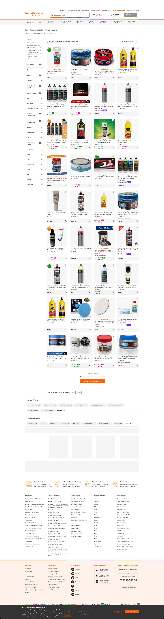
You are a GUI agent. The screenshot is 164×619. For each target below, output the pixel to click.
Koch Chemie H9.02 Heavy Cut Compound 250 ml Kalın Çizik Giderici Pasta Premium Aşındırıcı (104, 105)
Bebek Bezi (36, 544)
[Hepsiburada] (34, 13)
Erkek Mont (74, 501)
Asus (95, 525)
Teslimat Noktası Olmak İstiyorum (56, 582)
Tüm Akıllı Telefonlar (53, 498)
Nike (95, 506)
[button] (57, 78)
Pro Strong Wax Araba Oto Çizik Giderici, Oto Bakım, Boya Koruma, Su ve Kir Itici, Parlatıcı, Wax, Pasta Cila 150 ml (80, 105)
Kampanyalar (85, 10)
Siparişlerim (63, 10)
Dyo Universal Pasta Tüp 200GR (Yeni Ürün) (56, 213)
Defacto (96, 520)
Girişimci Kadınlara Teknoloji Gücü (56, 579)
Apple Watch (58, 544)
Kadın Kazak (82, 498)
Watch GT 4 (51, 554)
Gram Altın (27, 506)
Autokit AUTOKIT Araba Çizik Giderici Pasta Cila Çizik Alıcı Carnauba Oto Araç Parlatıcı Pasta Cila (104, 72)
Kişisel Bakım (34, 530)
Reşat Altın (34, 506)
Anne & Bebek (35, 536)
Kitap (26, 517)
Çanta (72, 520)
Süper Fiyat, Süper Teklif (74, 10)
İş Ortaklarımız (28, 571)
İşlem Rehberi (51, 590)
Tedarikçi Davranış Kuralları (55, 576)
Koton (95, 533)
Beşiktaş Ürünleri (75, 528)
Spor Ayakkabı (74, 509)
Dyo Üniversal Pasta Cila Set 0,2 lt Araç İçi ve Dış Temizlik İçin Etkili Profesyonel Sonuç (55, 249)
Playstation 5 (120, 525)
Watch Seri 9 (58, 547)
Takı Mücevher (29, 538)
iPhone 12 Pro (57, 533)
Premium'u (35, 16)
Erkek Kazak (74, 498)
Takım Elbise (74, 514)
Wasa (95, 544)
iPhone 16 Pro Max (60, 518)
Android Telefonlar (52, 510)
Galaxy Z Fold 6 (60, 549)
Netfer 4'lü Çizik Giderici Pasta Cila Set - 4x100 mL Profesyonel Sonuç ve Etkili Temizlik (57, 141)
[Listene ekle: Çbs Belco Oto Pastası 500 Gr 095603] (89, 156)
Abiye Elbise (74, 517)
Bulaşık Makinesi (39, 504)
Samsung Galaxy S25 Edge (55, 507)
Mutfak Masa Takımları (37, 525)
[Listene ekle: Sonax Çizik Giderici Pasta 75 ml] (66, 49)
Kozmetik (27, 530)
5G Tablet (119, 530)
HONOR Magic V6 (122, 549)
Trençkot (84, 520)
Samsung (96, 501)
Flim (30, 517)
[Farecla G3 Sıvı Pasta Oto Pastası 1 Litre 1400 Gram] (128, 129)
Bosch (96, 514)
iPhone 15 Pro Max (60, 528)
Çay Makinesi (37, 528)
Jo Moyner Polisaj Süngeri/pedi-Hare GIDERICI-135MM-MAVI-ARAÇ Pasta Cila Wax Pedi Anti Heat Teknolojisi (80, 320)
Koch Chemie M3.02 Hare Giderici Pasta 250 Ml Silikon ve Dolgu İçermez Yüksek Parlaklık (128, 105)
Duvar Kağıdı (28, 541)
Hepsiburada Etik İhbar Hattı (128, 587)
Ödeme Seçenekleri (53, 584)
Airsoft (26, 514)
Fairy (95, 536)
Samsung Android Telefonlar (55, 504)
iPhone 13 (50, 539)
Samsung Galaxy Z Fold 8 (123, 538)
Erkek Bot (73, 504)
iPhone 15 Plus (58, 525)
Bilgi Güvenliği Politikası (31, 584)
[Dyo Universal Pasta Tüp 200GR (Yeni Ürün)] (57, 201)
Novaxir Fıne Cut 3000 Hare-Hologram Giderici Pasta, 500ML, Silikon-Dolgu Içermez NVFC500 (103, 286)
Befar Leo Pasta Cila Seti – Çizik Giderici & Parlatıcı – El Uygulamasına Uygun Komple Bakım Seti (104, 251)
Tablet (32, 498)
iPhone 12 (50, 533)
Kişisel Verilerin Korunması (31, 582)
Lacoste (96, 522)
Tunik (79, 520)
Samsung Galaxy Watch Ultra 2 (125, 546)
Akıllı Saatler (51, 544)
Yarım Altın (40, 506)
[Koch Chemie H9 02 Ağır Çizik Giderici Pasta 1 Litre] (80, 236)
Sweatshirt (74, 512)
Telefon (37, 498)
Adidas (96, 504)
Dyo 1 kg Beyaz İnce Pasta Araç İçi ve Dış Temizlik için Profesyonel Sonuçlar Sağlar (104, 357)
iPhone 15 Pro (51, 528)
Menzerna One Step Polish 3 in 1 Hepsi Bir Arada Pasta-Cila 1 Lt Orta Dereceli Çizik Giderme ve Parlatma (57, 286)
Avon (95, 498)
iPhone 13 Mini (62, 541)
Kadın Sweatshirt (82, 512)
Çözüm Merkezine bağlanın (128, 569)
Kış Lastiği (27, 522)
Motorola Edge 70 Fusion (123, 528)
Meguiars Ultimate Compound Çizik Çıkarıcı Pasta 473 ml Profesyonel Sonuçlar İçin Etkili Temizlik (80, 141)
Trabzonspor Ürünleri (76, 531)
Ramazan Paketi (29, 546)
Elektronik (31, 533)
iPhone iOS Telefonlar (53, 512)
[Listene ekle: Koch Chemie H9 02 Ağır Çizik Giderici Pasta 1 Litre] (89, 227)
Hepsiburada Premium (119, 10)
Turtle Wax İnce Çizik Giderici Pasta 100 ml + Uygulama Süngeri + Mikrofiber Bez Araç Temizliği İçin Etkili (104, 141)
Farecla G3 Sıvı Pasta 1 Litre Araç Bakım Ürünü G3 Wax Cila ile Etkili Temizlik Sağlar (55, 320)
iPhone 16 (50, 515)
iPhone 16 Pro (51, 518)
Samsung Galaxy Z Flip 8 (123, 544)
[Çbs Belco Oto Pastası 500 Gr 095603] (80, 165)
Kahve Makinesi (29, 528)
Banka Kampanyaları (53, 587)
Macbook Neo (121, 520)
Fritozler (31, 514)
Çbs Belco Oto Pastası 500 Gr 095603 (81, 176)
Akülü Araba (28, 536)
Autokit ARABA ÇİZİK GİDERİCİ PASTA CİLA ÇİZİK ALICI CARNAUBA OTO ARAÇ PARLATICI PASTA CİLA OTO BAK (127, 357)
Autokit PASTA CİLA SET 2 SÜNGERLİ (104, 176)
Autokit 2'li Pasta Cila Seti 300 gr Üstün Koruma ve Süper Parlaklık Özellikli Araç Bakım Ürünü (57, 179)
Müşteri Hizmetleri (106, 10)
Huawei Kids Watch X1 (123, 512)
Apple (95, 509)
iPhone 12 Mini (52, 536)
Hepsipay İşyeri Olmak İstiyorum (56, 574)
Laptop (41, 498)
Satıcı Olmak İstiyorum (53, 571)
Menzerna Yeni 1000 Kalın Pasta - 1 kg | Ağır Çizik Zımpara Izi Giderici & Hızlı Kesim (128, 249)
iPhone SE (50, 531)
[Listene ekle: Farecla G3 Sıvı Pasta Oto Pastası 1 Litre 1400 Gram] (137, 120)
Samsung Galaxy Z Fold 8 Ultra (125, 541)
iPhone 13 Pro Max (53, 541)
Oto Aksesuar (34, 522)
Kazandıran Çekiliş (122, 522)
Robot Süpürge (35, 512)
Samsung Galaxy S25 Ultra (61, 505)
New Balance (97, 517)
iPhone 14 (50, 520)
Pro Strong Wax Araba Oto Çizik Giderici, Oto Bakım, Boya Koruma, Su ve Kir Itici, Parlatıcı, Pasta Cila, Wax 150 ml (56, 357)
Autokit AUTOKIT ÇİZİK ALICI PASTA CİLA (80, 70)
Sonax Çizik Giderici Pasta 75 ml (55, 71)
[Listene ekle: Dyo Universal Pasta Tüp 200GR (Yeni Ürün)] (66, 192)
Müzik (33, 517)
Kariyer (27, 579)
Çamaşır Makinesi (29, 504)
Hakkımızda (28, 568)
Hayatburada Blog (52, 568)
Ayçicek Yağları (29, 509)
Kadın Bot (79, 504)
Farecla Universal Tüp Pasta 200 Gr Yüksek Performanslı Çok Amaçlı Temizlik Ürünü (127, 286)
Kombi (26, 501)
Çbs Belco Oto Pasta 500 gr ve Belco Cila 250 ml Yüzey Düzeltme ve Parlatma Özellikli (127, 320)
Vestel (95, 512)
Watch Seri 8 (51, 547)
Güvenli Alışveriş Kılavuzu (31, 587)
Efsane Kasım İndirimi (122, 509)
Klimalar (31, 501)
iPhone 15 (50, 525)
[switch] (41, 64)
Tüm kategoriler (31, 42)
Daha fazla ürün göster (92, 381)
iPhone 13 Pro (57, 539)
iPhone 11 (56, 531)
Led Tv (26, 533)
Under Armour (97, 541)
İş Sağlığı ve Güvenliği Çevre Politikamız (35, 590)
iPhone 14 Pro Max (61, 523)
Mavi (95, 538)
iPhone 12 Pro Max (61, 536)
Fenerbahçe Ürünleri (76, 536)
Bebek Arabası (28, 544)
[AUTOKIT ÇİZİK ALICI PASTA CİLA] (80, 57)
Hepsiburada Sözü (122, 498)
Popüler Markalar (121, 506)
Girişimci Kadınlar (95, 10)
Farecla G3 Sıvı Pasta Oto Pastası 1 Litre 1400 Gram (127, 141)
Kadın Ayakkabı (75, 506)
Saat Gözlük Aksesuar (39, 538)
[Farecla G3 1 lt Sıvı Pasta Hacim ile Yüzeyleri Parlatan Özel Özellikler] (104, 201)
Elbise (79, 514)
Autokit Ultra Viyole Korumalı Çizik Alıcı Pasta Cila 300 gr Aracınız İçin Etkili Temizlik (128, 213)
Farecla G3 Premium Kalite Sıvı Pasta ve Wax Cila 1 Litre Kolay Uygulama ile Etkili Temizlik (128, 70)
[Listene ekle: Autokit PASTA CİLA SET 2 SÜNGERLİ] (113, 156)
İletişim (27, 592)
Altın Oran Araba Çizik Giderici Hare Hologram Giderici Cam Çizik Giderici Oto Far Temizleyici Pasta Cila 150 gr (80, 357)
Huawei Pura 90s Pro (122, 517)
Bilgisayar (27, 498)
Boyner (96, 530)
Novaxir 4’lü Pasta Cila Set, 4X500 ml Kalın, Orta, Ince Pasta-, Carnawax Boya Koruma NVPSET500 (56, 105)
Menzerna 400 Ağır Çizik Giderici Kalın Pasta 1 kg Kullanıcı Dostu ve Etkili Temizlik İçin (79, 213)
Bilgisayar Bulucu (59, 554)
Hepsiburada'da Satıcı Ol (133, 10)
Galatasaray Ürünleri (76, 533)
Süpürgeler (28, 512)
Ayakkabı (82, 506)
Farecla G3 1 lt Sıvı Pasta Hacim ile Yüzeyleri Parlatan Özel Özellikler (103, 213)
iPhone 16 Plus (58, 515)
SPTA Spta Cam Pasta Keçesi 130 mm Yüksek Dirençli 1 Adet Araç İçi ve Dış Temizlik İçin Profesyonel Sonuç (104, 322)
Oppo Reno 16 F (121, 536)
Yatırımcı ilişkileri (29, 574)
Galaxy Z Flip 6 (52, 549)
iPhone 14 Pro (51, 523)
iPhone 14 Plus (58, 520)
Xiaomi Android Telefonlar (54, 501)
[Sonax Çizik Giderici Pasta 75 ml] (57, 57)
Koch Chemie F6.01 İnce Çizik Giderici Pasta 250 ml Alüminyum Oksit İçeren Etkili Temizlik (80, 286)
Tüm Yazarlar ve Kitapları (123, 501)
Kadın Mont (81, 501)
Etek (76, 520)
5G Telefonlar (120, 533)
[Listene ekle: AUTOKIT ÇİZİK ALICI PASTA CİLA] (89, 49)
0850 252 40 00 (128, 580)
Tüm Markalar (97, 546)
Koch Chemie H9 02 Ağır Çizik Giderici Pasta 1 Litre (81, 249)
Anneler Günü (28, 520)
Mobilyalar (27, 525)
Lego (95, 528)
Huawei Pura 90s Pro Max (123, 514)
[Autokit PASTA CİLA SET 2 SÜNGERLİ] (104, 165)
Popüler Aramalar (121, 504)
